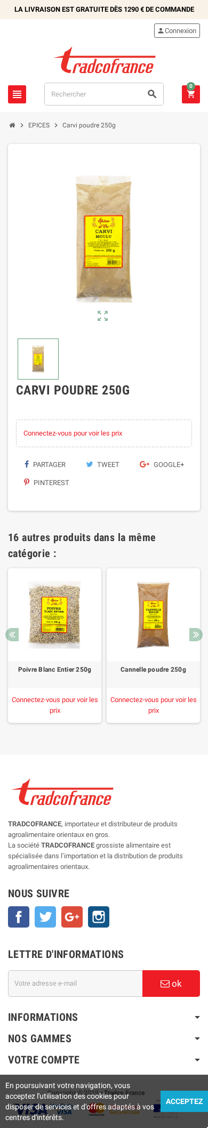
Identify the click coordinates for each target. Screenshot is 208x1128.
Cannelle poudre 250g (153, 669)
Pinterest (50, 483)
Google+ (168, 465)
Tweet (107, 465)
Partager (48, 465)
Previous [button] (12, 634)
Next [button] (196, 634)
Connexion (176, 31)
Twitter (45, 917)
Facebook (18, 917)
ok (176, 983)
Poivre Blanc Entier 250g (55, 669)
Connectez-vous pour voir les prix (72, 433)
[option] (54, 645)
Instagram (98, 917)
